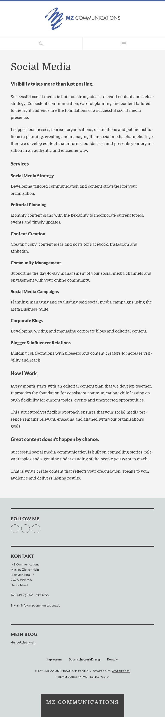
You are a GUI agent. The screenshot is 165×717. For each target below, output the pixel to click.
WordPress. (121, 671)
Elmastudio (99, 676)
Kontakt (113, 659)
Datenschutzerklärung (84, 659)
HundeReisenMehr (23, 642)
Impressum (54, 659)
